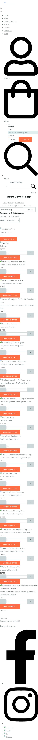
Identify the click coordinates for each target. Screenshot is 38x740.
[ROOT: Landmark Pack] (8, 473)
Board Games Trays (6, 232)
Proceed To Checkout (23, 206)
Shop (6, 18)
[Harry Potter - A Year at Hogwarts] (12, 342)
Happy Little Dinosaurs (8, 327)
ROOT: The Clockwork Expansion (11, 495)
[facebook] (21, 683)
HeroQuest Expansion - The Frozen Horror (14, 383)
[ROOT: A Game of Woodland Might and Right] (16, 455)
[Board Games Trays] (7, 229)
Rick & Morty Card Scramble (9, 439)
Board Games (19, 203)
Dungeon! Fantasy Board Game (10, 283)
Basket (13, 140)
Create (13, 626)
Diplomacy (3, 246)
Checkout (25, 140)
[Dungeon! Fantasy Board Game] (11, 280)
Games (10, 203)
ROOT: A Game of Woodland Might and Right (15, 458)
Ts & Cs (6, 24)
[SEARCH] (33, 186)
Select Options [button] (8, 239)
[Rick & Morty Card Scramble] (10, 436)
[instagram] (21, 723)
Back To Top (4, 610)
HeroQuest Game (6, 420)
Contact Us (8, 31)
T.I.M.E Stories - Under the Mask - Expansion (15, 533)
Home (6, 15)
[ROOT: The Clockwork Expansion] (12, 492)
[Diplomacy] (4, 243)
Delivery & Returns (10, 21)
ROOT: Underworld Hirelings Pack (11, 514)
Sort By (2, 220)
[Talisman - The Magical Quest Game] (13, 548)
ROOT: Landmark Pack (7, 476)
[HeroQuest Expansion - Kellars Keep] (13, 361)
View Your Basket (9, 206)
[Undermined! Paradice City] (10, 567)
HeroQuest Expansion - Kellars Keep (12, 364)
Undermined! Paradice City (9, 570)
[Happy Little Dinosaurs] (8, 324)
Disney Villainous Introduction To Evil (12, 265)
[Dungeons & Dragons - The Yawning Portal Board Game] (19, 302)
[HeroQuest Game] (7, 417)
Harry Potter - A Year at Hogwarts (11, 346)
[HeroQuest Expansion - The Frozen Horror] (15, 380)
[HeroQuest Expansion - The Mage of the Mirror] (17, 399)
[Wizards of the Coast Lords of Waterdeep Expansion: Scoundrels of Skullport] (19, 589)
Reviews (6, 28)
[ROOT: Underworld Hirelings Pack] (12, 511)
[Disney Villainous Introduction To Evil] (13, 262)
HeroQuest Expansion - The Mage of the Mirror (16, 402)
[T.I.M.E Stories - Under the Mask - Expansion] (16, 529)
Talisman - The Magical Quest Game (12, 551)
